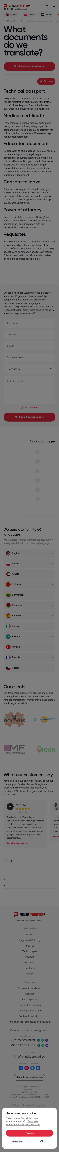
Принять (30, 1133)
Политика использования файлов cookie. (23, 1123)
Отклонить (17, 1141)
